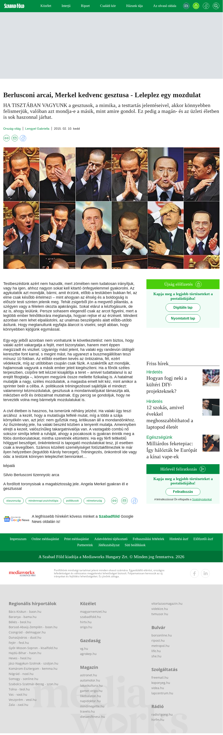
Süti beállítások (135, 545)
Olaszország (13, 500)
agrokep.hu (88, 654)
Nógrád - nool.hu (21, 674)
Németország (94, 500)
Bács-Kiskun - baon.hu (25, 611)
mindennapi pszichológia (43, 500)
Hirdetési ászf (178, 539)
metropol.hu (160, 646)
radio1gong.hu (162, 714)
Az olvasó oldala (164, 6)
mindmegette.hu (92, 706)
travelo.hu (87, 711)
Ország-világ (12, 128)
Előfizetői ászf (203, 539)
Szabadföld (110, 516)
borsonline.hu (161, 635)
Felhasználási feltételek (148, 539)
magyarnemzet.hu (93, 611)
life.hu (156, 651)
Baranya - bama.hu (23, 617)
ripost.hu (158, 640)
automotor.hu (90, 680)
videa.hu (157, 688)
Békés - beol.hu (20, 622)
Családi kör (108, 6)
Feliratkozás (183, 492)
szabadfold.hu (90, 617)
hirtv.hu (86, 622)
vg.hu (84, 648)
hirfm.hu (157, 720)
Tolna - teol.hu (19, 689)
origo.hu (86, 627)
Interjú (66, 6)
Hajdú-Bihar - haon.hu (25, 653)
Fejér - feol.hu (19, 643)
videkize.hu (159, 609)
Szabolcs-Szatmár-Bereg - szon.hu (33, 684)
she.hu (156, 656)
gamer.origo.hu (91, 691)
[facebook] (194, 573)
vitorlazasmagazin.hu (167, 603)
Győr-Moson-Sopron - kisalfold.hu (33, 648)
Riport (85, 6)
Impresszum (18, 539)
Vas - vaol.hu (18, 694)
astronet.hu (88, 675)
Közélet (45, 6)
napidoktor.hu (90, 701)
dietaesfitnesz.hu (92, 717)
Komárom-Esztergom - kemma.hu (33, 668)
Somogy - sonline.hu (23, 679)
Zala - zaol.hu (18, 705)
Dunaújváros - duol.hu (25, 637)
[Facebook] (206, 6)
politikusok (72, 500)
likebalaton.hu (90, 696)
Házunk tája (134, 6)
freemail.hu (159, 677)
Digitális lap (183, 307)
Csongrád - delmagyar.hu (27, 632)
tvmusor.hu (159, 614)
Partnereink (85, 545)
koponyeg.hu (160, 683)
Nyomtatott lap (183, 318)
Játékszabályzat (108, 545)
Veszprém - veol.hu (23, 700)
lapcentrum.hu (162, 693)
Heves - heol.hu (20, 658)
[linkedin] (205, 573)
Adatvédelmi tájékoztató (110, 539)
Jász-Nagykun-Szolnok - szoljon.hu (33, 663)
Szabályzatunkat (202, 499)
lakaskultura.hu (91, 685)
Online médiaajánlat (45, 539)
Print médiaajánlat (76, 539)
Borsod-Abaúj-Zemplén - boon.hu (33, 627)
